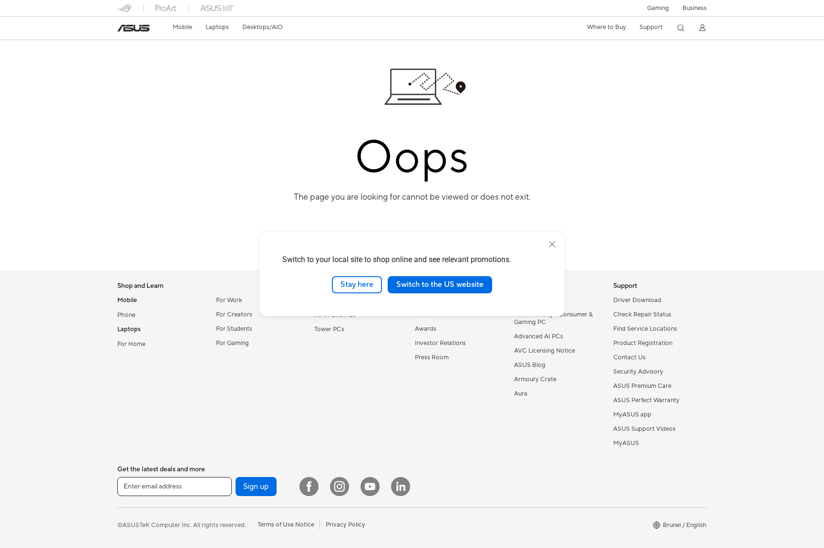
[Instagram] (339, 486)
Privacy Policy (345, 524)
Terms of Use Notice (286, 524)
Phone (126, 315)
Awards (425, 329)
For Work (229, 300)
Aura (520, 393)
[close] (552, 244)
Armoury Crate (535, 379)
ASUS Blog (530, 365)
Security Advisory (638, 371)
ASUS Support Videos (644, 429)
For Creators (234, 314)
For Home (131, 344)
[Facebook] (309, 486)
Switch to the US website (440, 284)
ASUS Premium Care (642, 386)
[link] (133, 28)
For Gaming (232, 343)
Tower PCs (329, 329)
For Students (234, 329)
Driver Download (637, 300)
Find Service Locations (645, 329)
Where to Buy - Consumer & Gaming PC (553, 318)
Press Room (432, 357)
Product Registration (642, 343)
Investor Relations (440, 343)
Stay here (356, 284)
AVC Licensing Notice (544, 351)
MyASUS (626, 443)
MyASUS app (632, 414)
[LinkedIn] (400, 486)
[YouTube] (370, 486)
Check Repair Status (642, 314)
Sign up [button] (256, 486)
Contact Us (629, 357)
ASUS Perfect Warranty (646, 400)
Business (694, 8)
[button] (658, 8)
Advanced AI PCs (538, 336)
